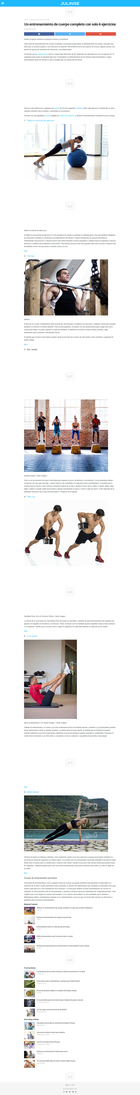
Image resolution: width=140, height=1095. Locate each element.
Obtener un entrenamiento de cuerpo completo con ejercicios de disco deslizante (64, 908)
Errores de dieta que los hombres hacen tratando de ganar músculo (60, 1000)
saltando (79, 108)
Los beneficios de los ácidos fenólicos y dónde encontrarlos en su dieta (61, 971)
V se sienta (32, 636)
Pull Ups (30, 256)
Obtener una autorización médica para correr (52, 1051)
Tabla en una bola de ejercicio (40, 120)
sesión (47, 116)
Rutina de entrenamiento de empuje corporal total (54, 917)
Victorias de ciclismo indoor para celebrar (51, 1032)
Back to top (70, 1085)
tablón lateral (33, 792)
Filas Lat (31, 497)
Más (25, 251)
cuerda (56, 108)
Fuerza (26, 19)
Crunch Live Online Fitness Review (48, 1042)
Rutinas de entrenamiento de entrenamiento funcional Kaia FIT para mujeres (63, 946)
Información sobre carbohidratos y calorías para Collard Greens (58, 981)
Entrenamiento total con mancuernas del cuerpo (53, 927)
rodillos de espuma (66, 116)
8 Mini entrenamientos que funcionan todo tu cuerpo (55, 936)
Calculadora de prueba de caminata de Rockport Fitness (56, 1023)
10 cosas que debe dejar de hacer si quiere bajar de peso (56, 1061)
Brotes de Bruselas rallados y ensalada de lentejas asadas (56, 990)
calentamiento (43, 54)
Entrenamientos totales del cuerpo (40, 19)
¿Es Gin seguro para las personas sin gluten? (52, 1009)
